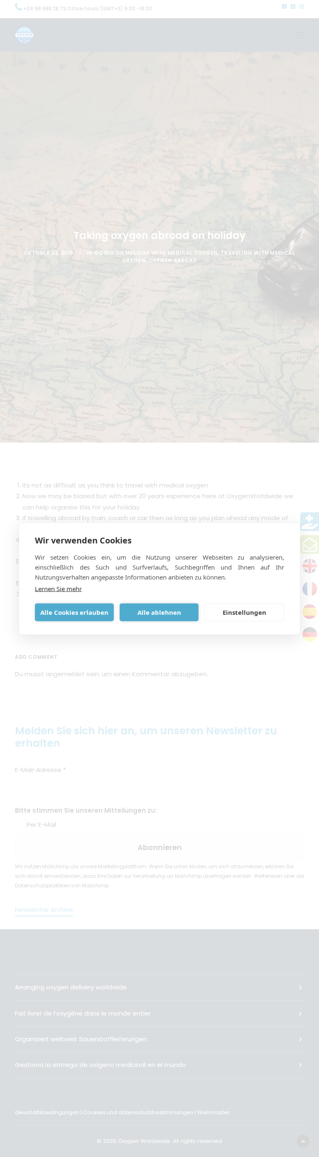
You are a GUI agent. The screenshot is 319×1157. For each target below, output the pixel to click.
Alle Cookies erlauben (74, 612)
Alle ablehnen (159, 612)
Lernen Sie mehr (58, 588)
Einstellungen (244, 612)
